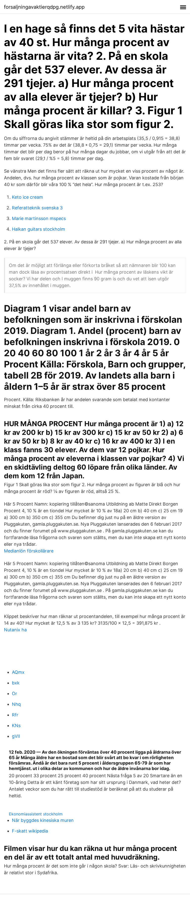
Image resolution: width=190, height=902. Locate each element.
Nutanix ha (15, 629)
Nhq (16, 704)
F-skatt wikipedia (30, 831)
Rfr (15, 714)
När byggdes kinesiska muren (43, 820)
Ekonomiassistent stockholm (36, 813)
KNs (16, 725)
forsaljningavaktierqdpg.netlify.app (44, 6)
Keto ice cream (27, 197)
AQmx (18, 672)
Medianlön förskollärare (28, 550)
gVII (16, 736)
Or (14, 693)
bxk (16, 682)
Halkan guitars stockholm (38, 229)
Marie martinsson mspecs (39, 218)
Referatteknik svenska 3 (37, 207)
